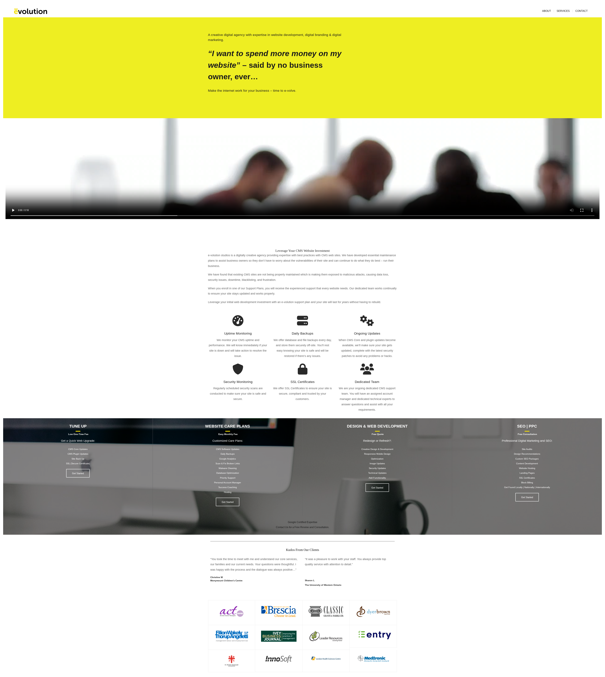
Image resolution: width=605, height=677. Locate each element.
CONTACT (581, 11)
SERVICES (563, 11)
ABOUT (546, 11)
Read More (78, 473)
